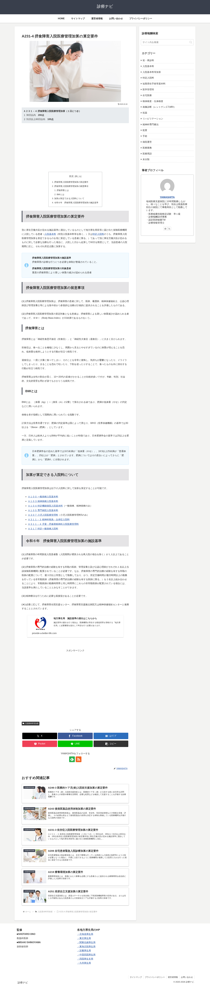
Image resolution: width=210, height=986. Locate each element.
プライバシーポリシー (155, 977)
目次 (71, 176)
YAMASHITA (167, 197)
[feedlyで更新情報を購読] (72, 759)
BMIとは (60, 194)
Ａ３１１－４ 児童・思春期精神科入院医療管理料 (53, 524)
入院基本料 (50, 234)
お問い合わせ (187, 977)
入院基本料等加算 (32, 723)
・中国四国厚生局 (86, 954)
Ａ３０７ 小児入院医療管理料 (43, 515)
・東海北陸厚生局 (86, 946)
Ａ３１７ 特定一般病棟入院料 (43, 528)
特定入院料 (98, 234)
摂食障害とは (63, 190)
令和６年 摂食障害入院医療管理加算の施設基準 (76, 202)
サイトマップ (136, 977)
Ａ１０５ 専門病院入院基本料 (43, 510)
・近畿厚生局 (84, 950)
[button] (111, 744)
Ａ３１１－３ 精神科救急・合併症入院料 (49, 519)
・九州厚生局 (84, 963)
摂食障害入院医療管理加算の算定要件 (71, 182)
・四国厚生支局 (85, 959)
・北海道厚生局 (85, 934)
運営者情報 (173, 977)
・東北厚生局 (84, 938)
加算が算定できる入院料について (69, 198)
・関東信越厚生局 (86, 942)
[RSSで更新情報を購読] (78, 759)
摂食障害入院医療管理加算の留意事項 (71, 186)
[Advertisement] (75, 147)
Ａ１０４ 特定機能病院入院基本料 (45, 506)
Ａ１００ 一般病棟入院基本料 (43, 496)
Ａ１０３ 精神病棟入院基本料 (43, 501)
